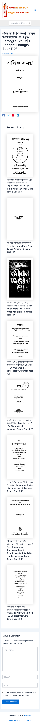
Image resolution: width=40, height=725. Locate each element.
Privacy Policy (14, 720)
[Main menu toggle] (35, 10)
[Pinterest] (13, 115)
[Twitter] (8, 115)
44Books (27, 716)
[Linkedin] (18, 115)
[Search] (29, 23)
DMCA (28, 720)
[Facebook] (3, 115)
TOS (22, 720)
